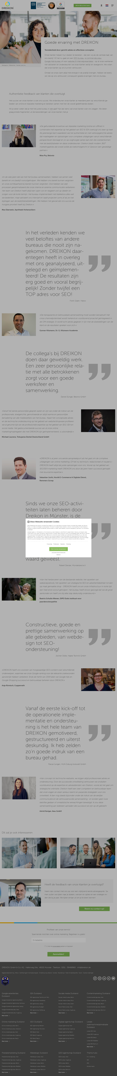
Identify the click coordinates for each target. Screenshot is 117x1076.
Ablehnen (58, 554)
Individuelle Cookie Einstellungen (58, 552)
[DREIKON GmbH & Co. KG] (8, 5)
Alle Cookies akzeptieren (58, 549)
